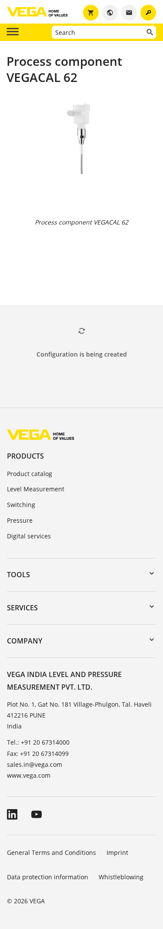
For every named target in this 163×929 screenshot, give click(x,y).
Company (24, 641)
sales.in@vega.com (34, 764)
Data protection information (47, 877)
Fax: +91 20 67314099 (38, 753)
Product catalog (29, 474)
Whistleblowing (121, 877)
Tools (18, 574)
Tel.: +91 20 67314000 (38, 742)
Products (25, 456)
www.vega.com (28, 775)
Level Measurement (35, 489)
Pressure (20, 520)
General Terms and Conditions (51, 852)
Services (22, 608)
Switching (21, 504)
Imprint (117, 852)
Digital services (29, 536)
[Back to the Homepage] (40, 434)
